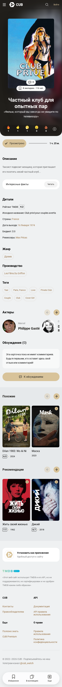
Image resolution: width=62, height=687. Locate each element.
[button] (57, 312)
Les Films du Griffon (14, 273)
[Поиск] (47, 4)
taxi (6, 290)
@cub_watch (27, 663)
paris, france (19, 290)
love (33, 290)
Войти (56, 4)
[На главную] (16, 4)
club (18, 298)
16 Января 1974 (26, 225)
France (15, 219)
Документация (42, 606)
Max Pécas (21, 237)
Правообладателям (13, 611)
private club (46, 290)
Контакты (7, 606)
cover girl (29, 298)
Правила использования (42, 632)
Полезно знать (10, 631)
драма (8, 256)
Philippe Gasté (29, 328)
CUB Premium (9, 636)
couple (7, 298)
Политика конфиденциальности (45, 640)
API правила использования (42, 613)
